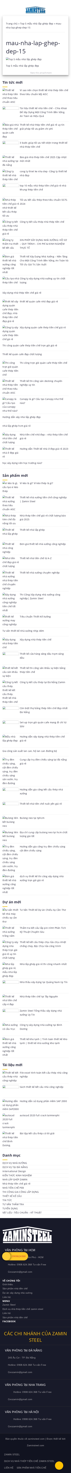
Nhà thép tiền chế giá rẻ (16, 1183)
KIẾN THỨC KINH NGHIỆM (17, 1175)
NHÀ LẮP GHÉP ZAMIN (15, 1179)
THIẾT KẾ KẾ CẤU (12, 1196)
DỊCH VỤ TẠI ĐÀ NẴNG (15, 1167)
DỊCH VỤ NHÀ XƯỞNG (14, 1163)
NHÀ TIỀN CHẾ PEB (13, 1187)
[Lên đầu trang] (59, 1465)
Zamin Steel (9, 1304)
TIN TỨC (7, 1200)
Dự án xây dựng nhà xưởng (17, 1292)
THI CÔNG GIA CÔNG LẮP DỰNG (20, 1191)
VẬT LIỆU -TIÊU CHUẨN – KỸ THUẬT (22, 1212)
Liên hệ (6, 1297)
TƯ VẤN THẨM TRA (13, 1204)
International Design (14, 1171)
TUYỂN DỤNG (10, 1208)
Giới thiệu (7, 1284)
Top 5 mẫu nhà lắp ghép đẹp (36, 23)
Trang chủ (12, 23)
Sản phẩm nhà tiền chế (15, 1288)
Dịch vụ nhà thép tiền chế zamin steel (22, 1309)
